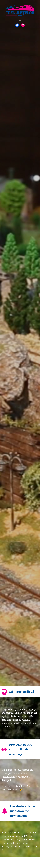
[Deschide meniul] (20, 20)
